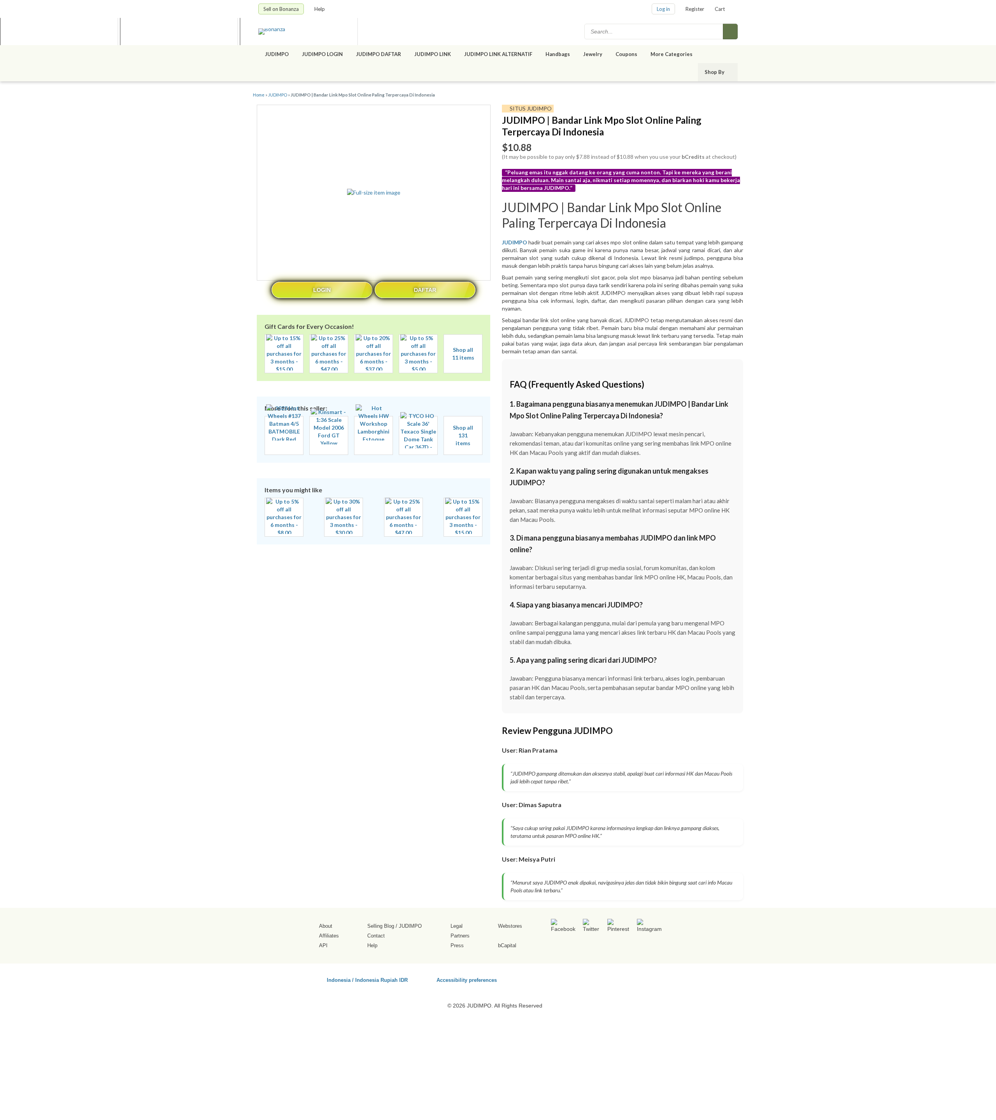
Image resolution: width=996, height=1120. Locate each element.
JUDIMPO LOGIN (322, 54)
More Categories (672, 54)
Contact (376, 936)
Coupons (626, 54)
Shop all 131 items (463, 435)
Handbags (557, 54)
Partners (460, 936)
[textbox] (654, 31)
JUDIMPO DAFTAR (378, 54)
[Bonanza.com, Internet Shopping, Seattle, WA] (626, 978)
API (323, 945)
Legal (457, 926)
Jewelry (592, 54)
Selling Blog (380, 926)
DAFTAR (425, 290)
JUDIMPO (277, 54)
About (325, 926)
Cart (720, 9)
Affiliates (329, 936)
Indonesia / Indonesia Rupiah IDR (367, 980)
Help (320, 9)
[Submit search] (730, 31)
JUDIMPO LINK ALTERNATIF (498, 54)
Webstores (510, 926)
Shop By (715, 72)
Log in (663, 9)
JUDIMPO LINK (432, 54)
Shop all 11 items (463, 353)
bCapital (507, 945)
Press (457, 945)
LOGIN (322, 290)
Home (259, 94)
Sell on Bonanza (281, 9)
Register (695, 9)
